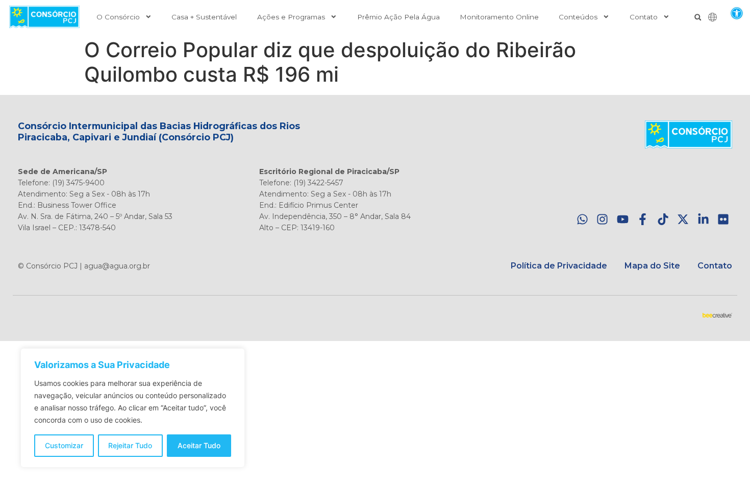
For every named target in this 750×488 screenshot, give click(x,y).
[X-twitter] (683, 220)
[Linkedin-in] (703, 220)
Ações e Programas (291, 17)
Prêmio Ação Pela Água (398, 17)
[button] (736, 13)
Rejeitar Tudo (130, 445)
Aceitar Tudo (199, 445)
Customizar (64, 445)
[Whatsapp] (582, 220)
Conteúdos (578, 17)
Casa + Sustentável (204, 17)
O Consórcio (118, 17)
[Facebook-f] (643, 220)
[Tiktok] (663, 220)
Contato (644, 17)
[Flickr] (723, 220)
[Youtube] (623, 220)
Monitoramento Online (499, 17)
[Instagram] (602, 220)
